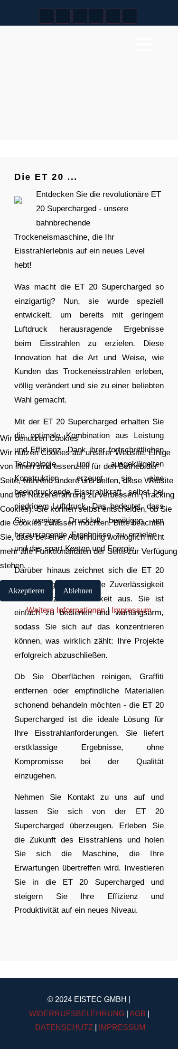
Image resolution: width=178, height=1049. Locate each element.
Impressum (131, 610)
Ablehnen (78, 591)
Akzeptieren (26, 591)
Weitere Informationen (66, 610)
